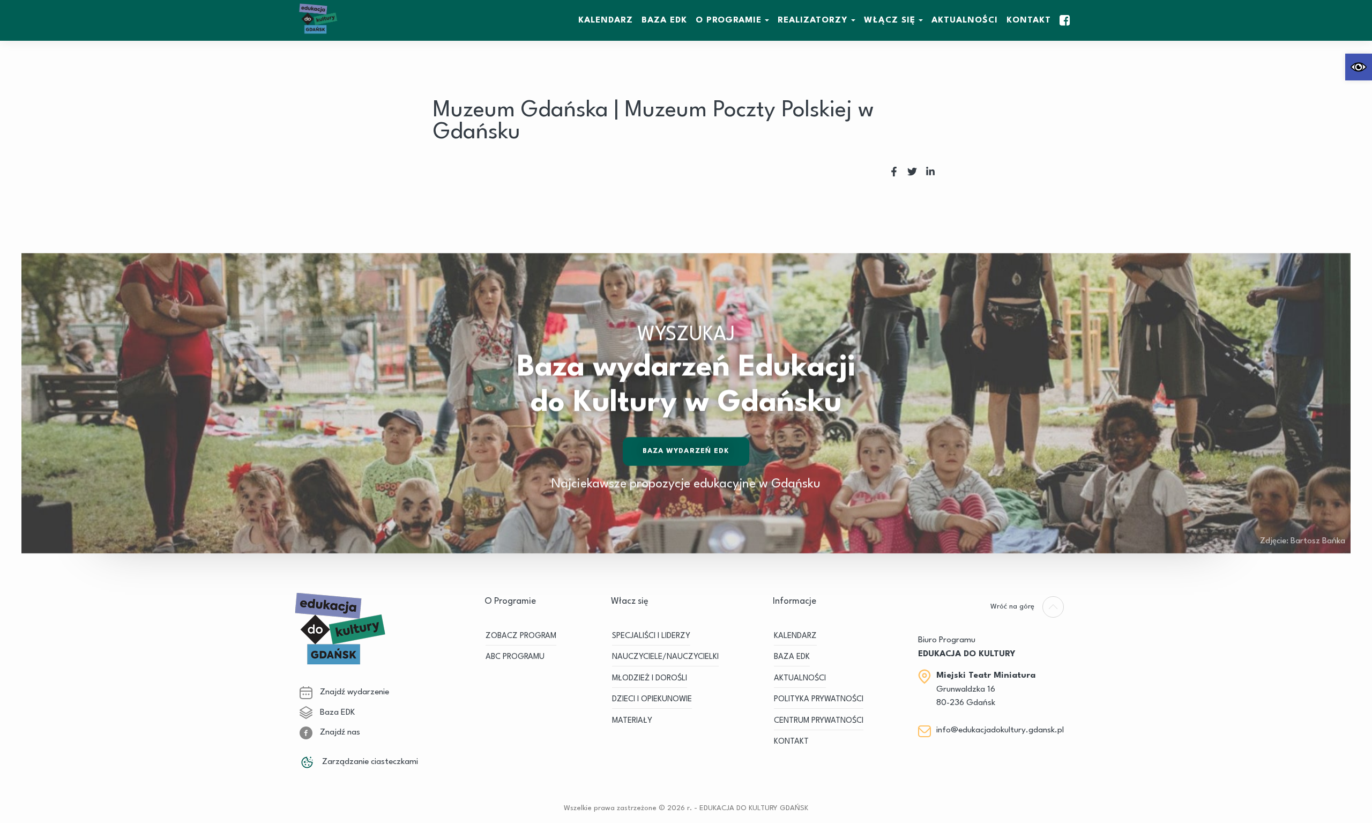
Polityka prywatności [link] (818, 699)
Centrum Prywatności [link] (818, 721)
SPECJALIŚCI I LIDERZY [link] (651, 636)
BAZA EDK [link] (664, 20)
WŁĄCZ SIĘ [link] (889, 20)
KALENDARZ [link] (605, 20)
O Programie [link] (729, 20)
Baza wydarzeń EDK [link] (686, 451)
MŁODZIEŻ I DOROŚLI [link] (649, 678)
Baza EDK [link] (336, 712)
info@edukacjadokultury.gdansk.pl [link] (1000, 730)
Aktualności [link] (964, 20)
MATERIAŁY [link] (632, 721)
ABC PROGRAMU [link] (515, 657)
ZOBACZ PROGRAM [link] (521, 636)
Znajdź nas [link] (339, 732)
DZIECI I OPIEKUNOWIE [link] (652, 699)
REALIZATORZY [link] (813, 20)
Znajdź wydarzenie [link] (353, 692)
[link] (1358, 67)
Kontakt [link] (1028, 20)
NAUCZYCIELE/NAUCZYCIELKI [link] (665, 657)
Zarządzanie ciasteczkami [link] (369, 762)
